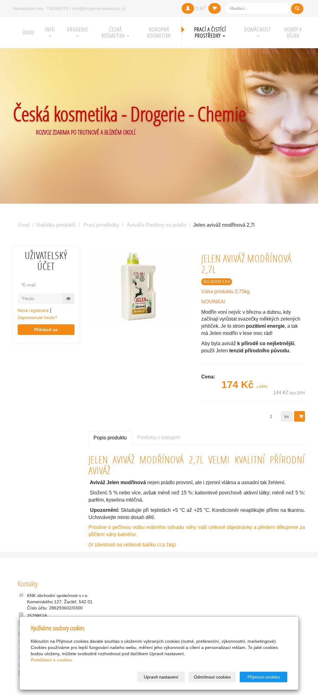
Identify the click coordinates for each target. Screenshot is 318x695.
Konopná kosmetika (158, 32)
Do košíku (299, 416)
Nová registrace (33, 310)
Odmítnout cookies (212, 676)
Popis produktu (110, 437)
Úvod (28, 32)
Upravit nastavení (161, 676)
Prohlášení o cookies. (52, 659)
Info (50, 29)
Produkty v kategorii (158, 437)
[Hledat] (297, 8)
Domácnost (257, 29)
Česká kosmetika (114, 32)
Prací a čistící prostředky (210, 32)
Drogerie (77, 29)
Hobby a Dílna (293, 32)
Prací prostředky (101, 225)
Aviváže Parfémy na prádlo (156, 225)
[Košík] (214, 8)
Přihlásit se (46, 329)
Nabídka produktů (55, 225)
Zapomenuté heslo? (37, 317)
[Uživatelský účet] (188, 8)
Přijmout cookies (264, 676)
